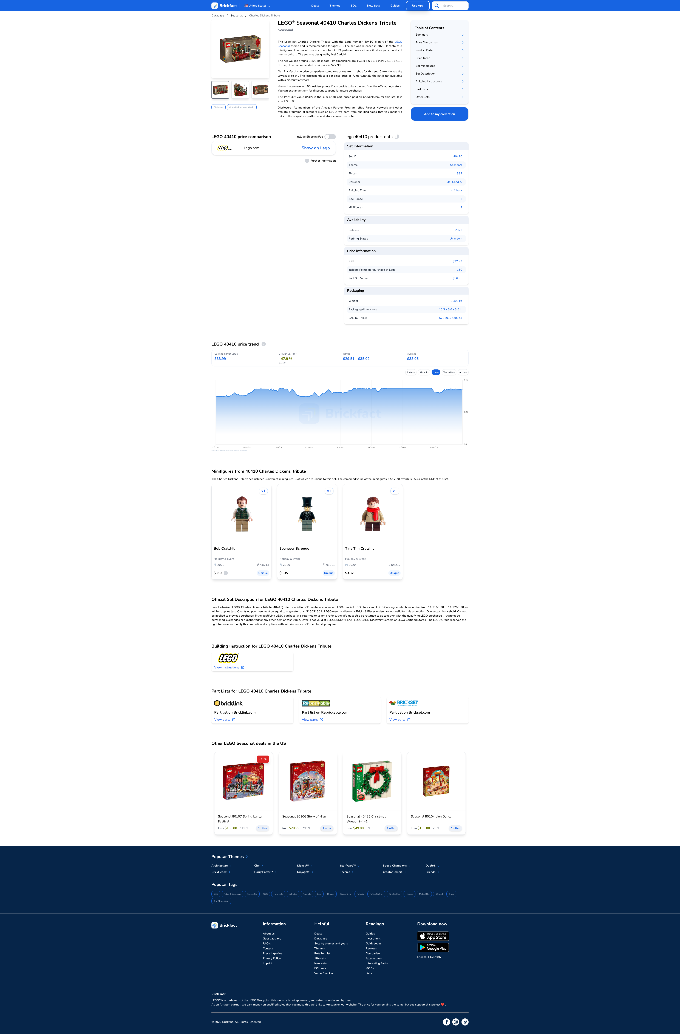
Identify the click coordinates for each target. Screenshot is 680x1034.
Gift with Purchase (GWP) (241, 107)
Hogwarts (278, 894)
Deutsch (435, 957)
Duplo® (431, 865)
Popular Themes (227, 856)
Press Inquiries (272, 953)
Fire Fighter (394, 894)
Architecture (219, 865)
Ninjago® (303, 872)
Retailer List (322, 953)
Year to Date (449, 372)
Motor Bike (424, 894)
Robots (360, 894)
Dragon (330, 894)
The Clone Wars (221, 901)
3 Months (424, 372)
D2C (216, 894)
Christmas (218, 107)
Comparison (373, 953)
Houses (409, 894)
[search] (437, 6)
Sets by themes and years (331, 943)
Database (320, 939)
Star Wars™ (348, 865)
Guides (395, 6)
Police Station (376, 894)
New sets (320, 963)
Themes (335, 6)
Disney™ (303, 865)
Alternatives (374, 958)
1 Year (436, 372)
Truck (451, 894)
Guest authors (272, 939)
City (256, 865)
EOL (353, 6)
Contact (268, 948)
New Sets (373, 6)
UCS (265, 894)
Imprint (267, 963)
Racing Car (252, 894)
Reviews (371, 948)
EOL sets (320, 968)
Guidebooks (373, 943)
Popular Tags (224, 884)
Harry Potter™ (263, 872)
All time (463, 372)
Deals (315, 6)
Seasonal (456, 165)
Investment (373, 939)
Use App (418, 6)
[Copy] (397, 137)
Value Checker (323, 973)
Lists (369, 973)
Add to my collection (439, 114)
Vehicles (293, 894)
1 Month (411, 372)
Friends (430, 872)
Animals (307, 894)
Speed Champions (395, 865)
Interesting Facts (377, 963)
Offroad (439, 894)
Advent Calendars (232, 894)
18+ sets (320, 958)
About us (269, 934)
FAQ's (267, 943)
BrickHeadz (219, 872)
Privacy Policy (272, 958)
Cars (319, 894)
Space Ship (345, 894)
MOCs (370, 968)
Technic (345, 872)
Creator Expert (392, 872)
